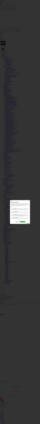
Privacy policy (12, 206)
